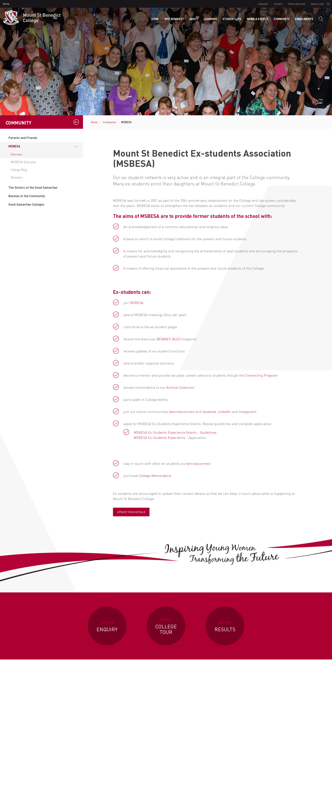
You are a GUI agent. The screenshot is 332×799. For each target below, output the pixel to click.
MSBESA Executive (23, 162)
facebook (209, 411)
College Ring (19, 170)
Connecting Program (261, 375)
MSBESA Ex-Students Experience (159, 437)
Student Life (231, 19)
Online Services (296, 3)
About (193, 19)
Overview (16, 154)
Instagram (247, 411)
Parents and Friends (22, 138)
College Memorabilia (155, 475)
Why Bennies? (174, 19)
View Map (138, 743)
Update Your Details (131, 512)
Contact (278, 3)
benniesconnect (182, 411)
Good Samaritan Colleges (26, 204)
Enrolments (304, 19)
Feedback (264, 792)
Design (248, 792)
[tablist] (41, 171)
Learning (210, 19)
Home (6, 3)
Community (282, 19)
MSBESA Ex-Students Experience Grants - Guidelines (175, 432)
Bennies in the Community (26, 196)
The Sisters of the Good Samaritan (32, 187)
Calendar (263, 3)
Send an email (248, 739)
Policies (233, 792)
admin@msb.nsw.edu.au (248, 716)
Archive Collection (180, 387)
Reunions (16, 177)
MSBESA (14, 146)
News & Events (257, 19)
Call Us (193, 739)
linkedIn (224, 411)
